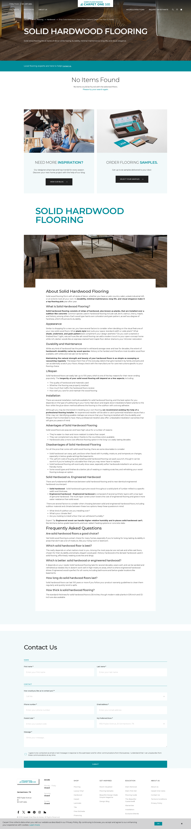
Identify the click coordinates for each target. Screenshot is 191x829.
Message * (28, 732)
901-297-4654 (27, 4)
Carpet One (28, 20)
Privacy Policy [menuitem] (156, 803)
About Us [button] (43, 10)
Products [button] (14, 10)
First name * (28, 666)
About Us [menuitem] (154, 787)
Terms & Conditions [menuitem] (159, 799)
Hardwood (51, 20)
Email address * (103, 704)
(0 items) (181, 9)
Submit (95, 764)
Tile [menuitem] (75, 807)
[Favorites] (177, 9)
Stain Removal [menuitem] (131, 787)
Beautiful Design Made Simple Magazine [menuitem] (108, 796)
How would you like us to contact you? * (39, 691)
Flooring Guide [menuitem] (131, 795)
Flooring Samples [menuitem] (106, 791)
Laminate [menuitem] (77, 803)
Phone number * (30, 704)
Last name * (101, 666)
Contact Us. (67, 66)
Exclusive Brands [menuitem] (132, 814)
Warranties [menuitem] (129, 805)
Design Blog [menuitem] (104, 801)
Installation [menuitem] (129, 810)
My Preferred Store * (105, 718)
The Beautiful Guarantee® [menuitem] (130, 800)
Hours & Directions (135, 10)
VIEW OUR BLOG (57, 182)
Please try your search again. (95, 89)
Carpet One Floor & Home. (33, 817)
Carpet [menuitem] (76, 799)
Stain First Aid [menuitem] (130, 791)
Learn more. (34, 825)
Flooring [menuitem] (77, 787)
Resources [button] (29, 10)
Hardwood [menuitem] (78, 795)
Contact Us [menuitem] (155, 795)
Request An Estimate (158, 10)
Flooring (40, 20)
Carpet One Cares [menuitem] (158, 791)
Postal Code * (29, 718)
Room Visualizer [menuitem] (105, 787)
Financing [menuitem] (78, 815)
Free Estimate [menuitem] (79, 811)
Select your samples (129, 179)
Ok (158, 824)
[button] (173, 9)
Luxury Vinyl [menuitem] (79, 791)
